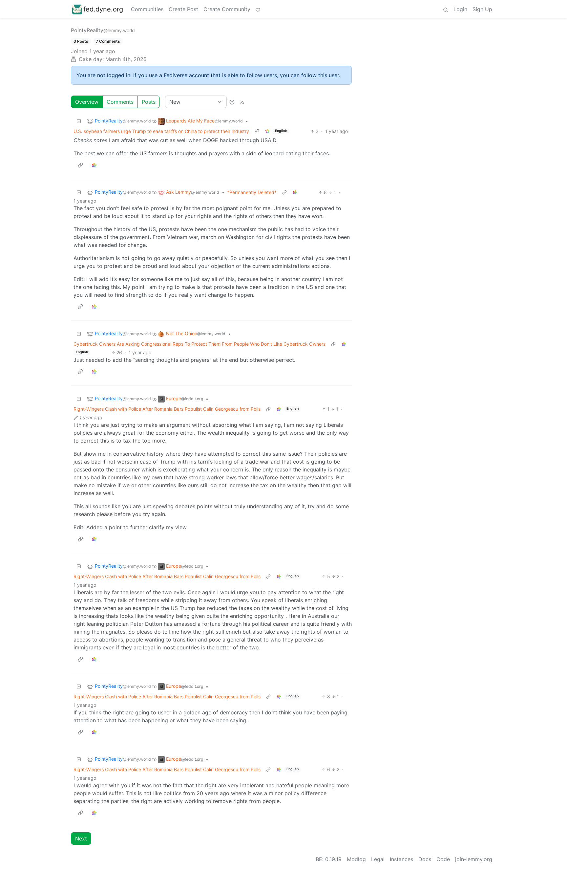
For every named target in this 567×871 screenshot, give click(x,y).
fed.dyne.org (103, 9)
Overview (86, 101)
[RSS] (242, 101)
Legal (378, 859)
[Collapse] (79, 121)
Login (460, 9)
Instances (401, 859)
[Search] (445, 9)
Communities (147, 9)
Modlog (356, 859)
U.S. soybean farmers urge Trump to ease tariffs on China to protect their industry (161, 131)
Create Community (226, 9)
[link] (267, 131)
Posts (149, 101)
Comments (120, 101)
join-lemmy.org (473, 859)
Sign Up (482, 9)
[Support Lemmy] (258, 9)
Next (81, 838)
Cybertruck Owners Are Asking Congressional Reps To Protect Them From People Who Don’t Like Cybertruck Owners (200, 344)
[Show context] (257, 131)
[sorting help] (232, 101)
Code (443, 859)
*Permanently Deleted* (252, 192)
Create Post (183, 9)
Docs (424, 859)
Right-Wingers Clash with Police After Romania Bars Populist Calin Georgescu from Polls (167, 409)
